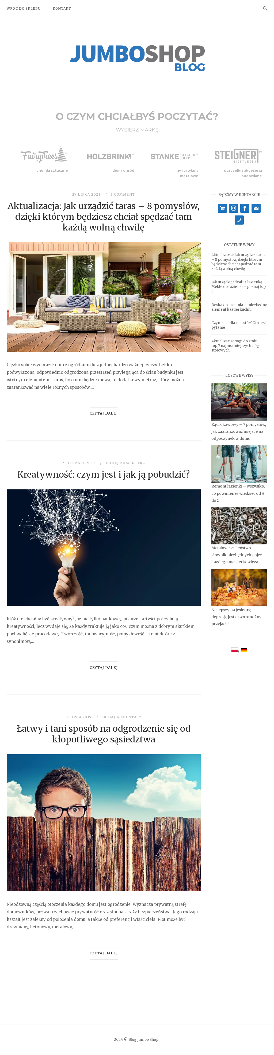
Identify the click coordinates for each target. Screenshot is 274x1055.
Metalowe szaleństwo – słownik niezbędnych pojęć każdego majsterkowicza (236, 554)
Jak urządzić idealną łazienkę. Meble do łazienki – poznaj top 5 (238, 287)
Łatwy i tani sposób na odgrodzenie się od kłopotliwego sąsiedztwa (104, 734)
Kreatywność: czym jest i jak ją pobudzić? (103, 474)
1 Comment (123, 194)
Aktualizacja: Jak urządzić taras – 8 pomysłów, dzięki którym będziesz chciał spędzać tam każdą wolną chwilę (103, 217)
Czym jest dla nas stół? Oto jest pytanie (238, 325)
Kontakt (62, 8)
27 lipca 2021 (87, 194)
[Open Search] (265, 8)
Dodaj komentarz (125, 463)
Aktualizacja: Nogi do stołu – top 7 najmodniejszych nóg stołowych (236, 346)
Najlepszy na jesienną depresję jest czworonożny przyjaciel (236, 616)
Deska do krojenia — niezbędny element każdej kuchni (239, 307)
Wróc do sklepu (24, 8)
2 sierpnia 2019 (79, 463)
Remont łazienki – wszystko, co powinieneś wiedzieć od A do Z (238, 493)
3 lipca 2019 (79, 717)
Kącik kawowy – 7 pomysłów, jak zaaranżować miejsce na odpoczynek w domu (238, 431)
